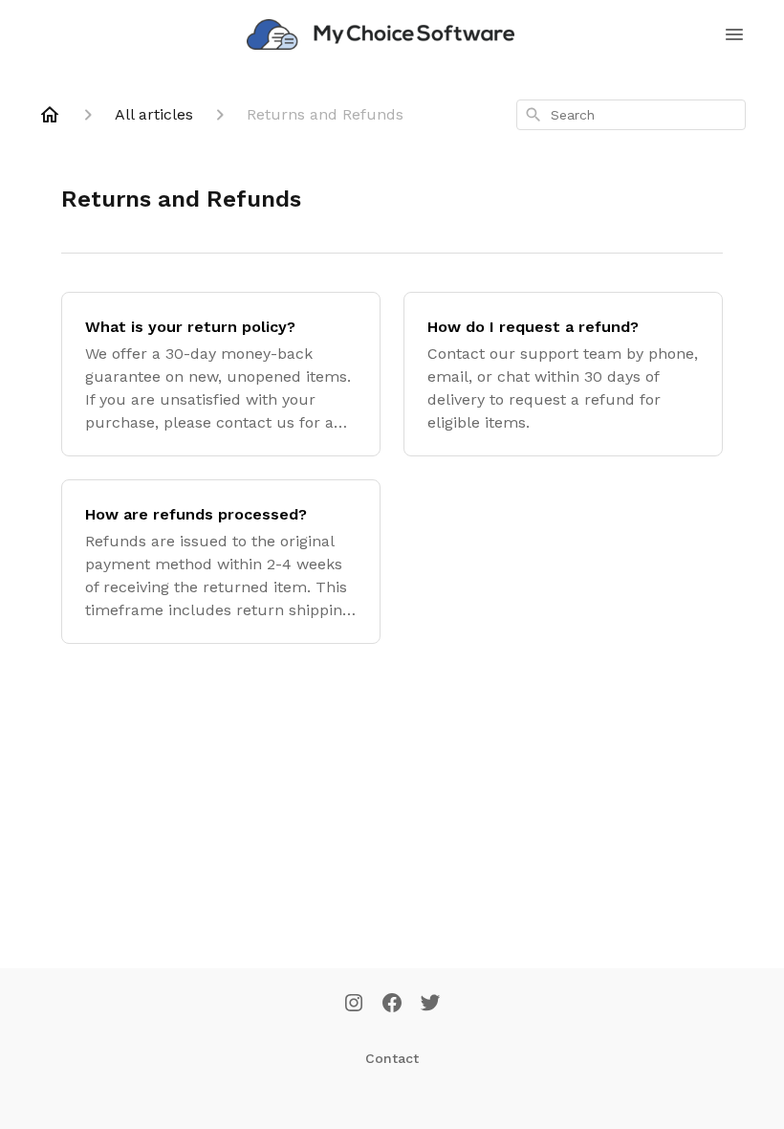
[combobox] (631, 115)
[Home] (49, 114)
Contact (392, 1058)
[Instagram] (353, 1004)
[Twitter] (430, 1004)
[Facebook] (392, 1004)
